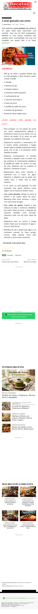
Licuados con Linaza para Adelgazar (21, 403)
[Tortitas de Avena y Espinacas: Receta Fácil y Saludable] (18, 380)
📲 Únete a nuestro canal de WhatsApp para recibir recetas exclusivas (18, 316)
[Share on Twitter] (11, 611)
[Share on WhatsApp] (26, 611)
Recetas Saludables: (9, 392)
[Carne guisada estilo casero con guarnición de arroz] (28, 515)
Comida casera (18, 255)
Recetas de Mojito (18, 424)
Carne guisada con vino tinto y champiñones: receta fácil (10, 526)
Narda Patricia (7, 24)
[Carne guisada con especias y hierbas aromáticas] (10, 491)
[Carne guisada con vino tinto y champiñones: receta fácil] (10, 515)
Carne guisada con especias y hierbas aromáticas (10, 502)
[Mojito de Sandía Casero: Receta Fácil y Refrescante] (6, 428)
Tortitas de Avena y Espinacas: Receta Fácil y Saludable (18, 396)
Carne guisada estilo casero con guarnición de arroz (28, 526)
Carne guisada (10, 498)
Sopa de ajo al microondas (10, 262)
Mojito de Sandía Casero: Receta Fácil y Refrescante (22, 428)
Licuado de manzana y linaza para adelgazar (21, 407)
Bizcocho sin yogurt (30, 262)
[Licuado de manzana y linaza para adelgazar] (6, 406)
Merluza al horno (18, 413)
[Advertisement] (19, 287)
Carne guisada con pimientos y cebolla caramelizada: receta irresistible (28, 503)
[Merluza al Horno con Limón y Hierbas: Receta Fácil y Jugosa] (6, 417)
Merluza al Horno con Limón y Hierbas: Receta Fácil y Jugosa (22, 418)
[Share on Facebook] (4, 611)
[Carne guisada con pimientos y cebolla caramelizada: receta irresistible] (28, 491)
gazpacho (6, 43)
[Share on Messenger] (34, 611)
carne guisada (10, 255)
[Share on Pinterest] (19, 611)
